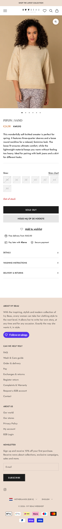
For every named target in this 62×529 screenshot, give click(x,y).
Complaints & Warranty (15, 385)
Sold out (31, 209)
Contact (7, 396)
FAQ (5, 352)
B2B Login (8, 434)
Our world (8, 412)
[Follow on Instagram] (5, 489)
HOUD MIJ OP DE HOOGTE (31, 218)
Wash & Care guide (13, 357)
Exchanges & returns (14, 374)
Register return (11, 379)
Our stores (8, 418)
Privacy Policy (10, 423)
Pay (5, 368)
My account (9, 429)
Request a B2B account (15, 390)
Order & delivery (12, 363)
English (45, 499)
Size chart (53, 173)
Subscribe (14, 477)
